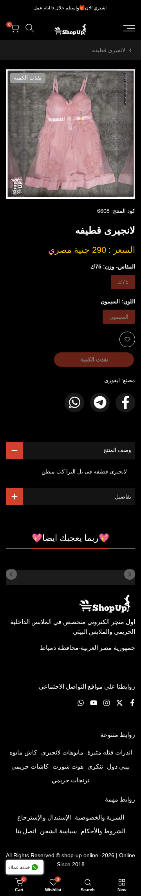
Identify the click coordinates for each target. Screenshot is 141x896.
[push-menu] (129, 28)
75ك (122, 283)
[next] (11, 574)
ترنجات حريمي (70, 780)
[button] (127, 339)
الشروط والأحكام (103, 831)
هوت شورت (67, 766)
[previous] (129, 574)
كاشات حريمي (30, 766)
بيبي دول (118, 766)
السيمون (119, 318)
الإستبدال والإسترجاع (44, 817)
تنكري (95, 766)
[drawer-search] (29, 28)
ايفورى (112, 380)
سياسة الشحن (58, 831)
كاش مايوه (23, 752)
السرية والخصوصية (99, 817)
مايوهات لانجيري (62, 752)
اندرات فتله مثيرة (109, 752)
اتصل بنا (26, 831)
